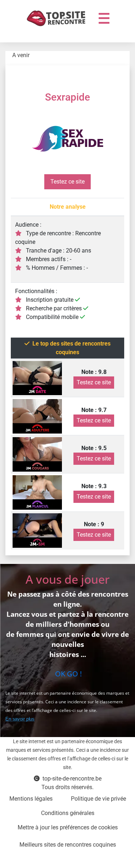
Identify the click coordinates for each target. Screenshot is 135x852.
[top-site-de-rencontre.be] (58, 18)
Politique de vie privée (98, 798)
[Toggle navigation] (104, 18)
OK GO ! (67, 674)
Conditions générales (67, 813)
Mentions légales (31, 798)
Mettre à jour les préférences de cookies (68, 827)
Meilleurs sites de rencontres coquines (67, 844)
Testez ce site (67, 181)
